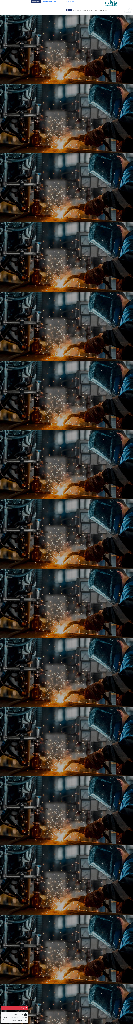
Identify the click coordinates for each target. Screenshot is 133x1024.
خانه (106, 10)
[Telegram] (70, 10)
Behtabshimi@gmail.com (49, 1)
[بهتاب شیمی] (111, 3)
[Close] (3, 1007)
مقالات (95, 10)
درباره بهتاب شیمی (76, 10)
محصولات (101, 10)
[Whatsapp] (67, 10)
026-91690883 (71, 1)
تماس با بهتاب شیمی (88, 10)
